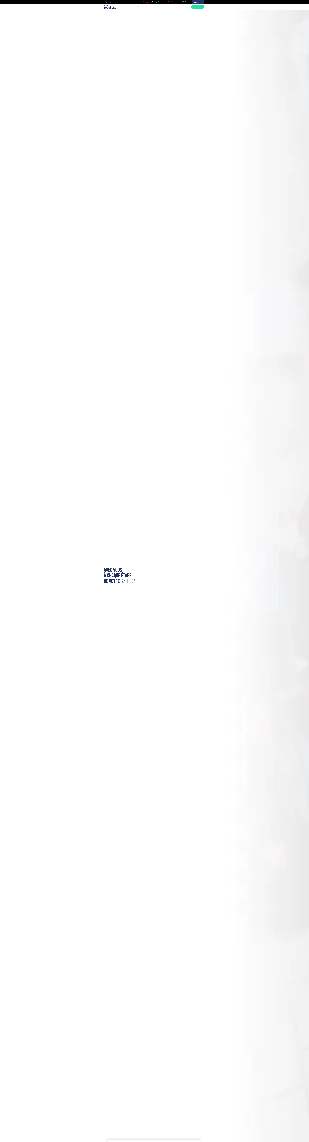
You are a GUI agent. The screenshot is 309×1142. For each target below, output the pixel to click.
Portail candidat (108, 2)
